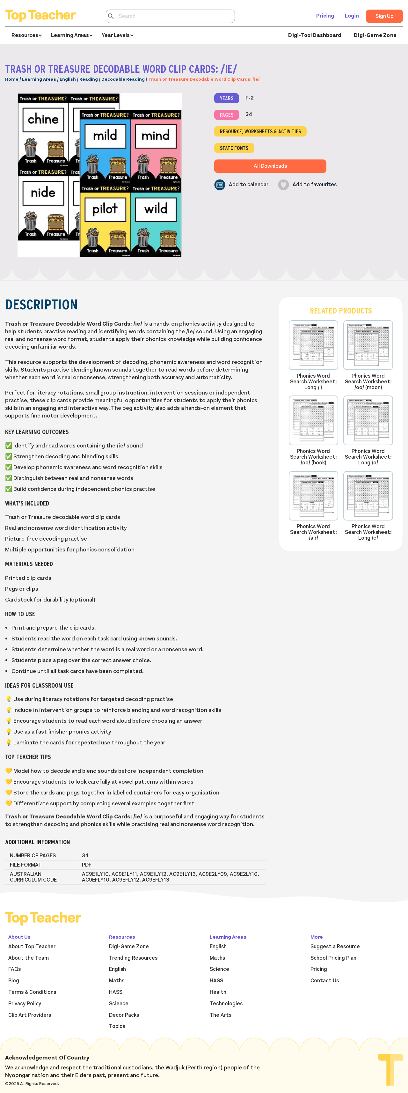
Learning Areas (39, 79)
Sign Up (384, 16)
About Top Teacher (31, 946)
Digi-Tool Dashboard (314, 35)
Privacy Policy (24, 1003)
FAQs (14, 969)
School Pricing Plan (333, 958)
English (68, 79)
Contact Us (324, 980)
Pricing (325, 15)
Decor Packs (124, 1015)
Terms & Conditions (32, 992)
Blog (13, 980)
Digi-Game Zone (375, 35)
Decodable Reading (123, 79)
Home (11, 79)
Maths (116, 980)
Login (352, 15)
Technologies (226, 1003)
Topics (117, 1026)
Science (118, 1003)
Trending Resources (133, 958)
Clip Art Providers (29, 1015)
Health (218, 992)
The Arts (220, 1015)
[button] (241, 184)
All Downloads (270, 166)
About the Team (28, 958)
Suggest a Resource (335, 946)
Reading (88, 79)
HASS (115, 992)
